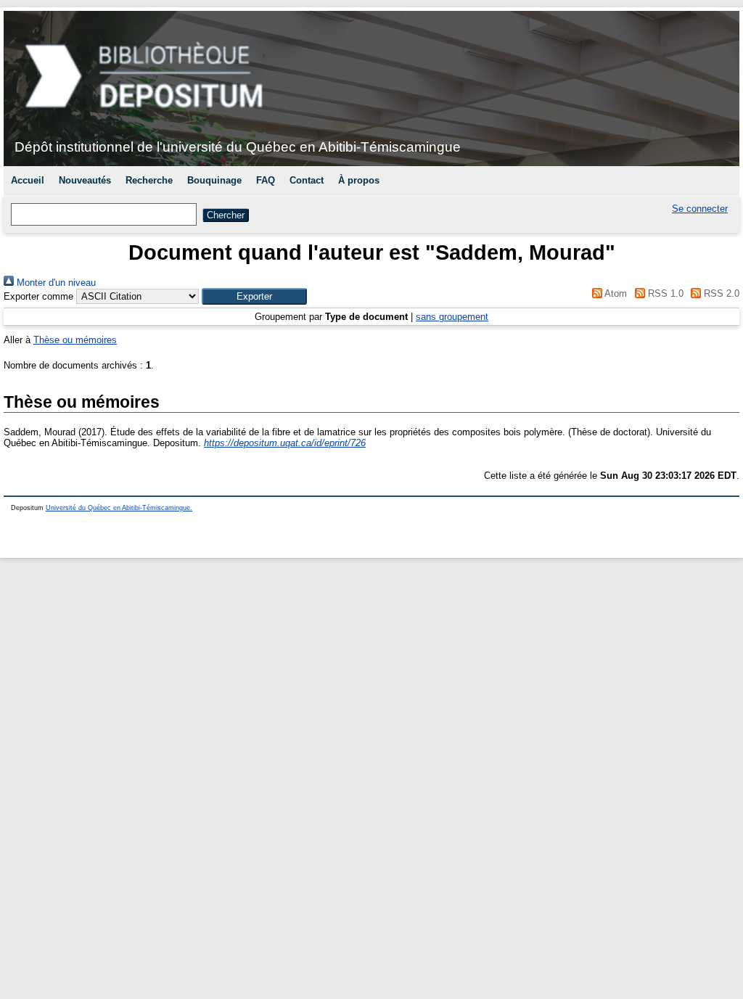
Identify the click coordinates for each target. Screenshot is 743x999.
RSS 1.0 (664, 293)
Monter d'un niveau (55, 282)
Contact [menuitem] (307, 180)
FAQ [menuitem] (265, 180)
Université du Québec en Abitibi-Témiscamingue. (119, 507)
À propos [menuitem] (358, 180)
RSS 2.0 (720, 293)
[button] (254, 296)
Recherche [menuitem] (149, 180)
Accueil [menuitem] (27, 180)
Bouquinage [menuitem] (214, 180)
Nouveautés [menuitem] (85, 180)
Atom (614, 293)
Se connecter (700, 208)
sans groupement (452, 316)
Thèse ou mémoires (75, 339)
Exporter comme (38, 296)
